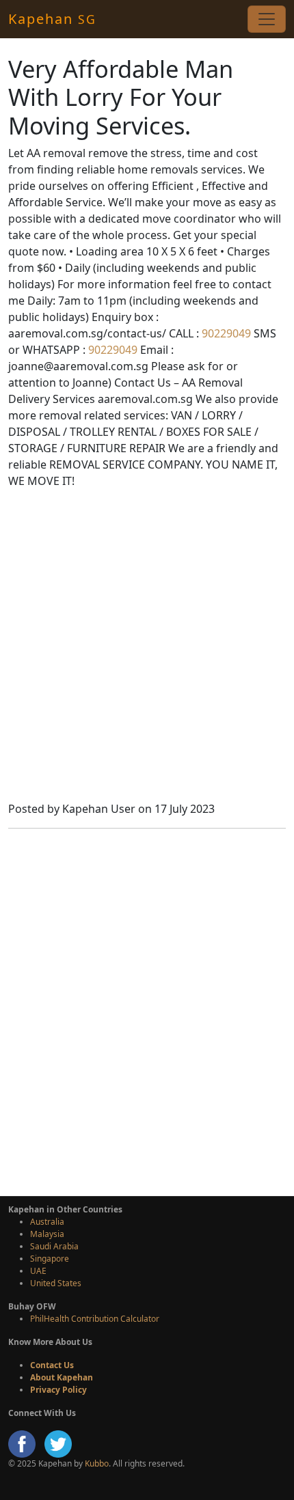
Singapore (49, 1258)
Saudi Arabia (54, 1246)
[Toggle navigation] (267, 19)
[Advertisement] (147, 647)
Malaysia (47, 1234)
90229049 (225, 333)
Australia (47, 1221)
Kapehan (52, 19)
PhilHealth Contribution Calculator (94, 1318)
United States (55, 1283)
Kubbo (97, 1463)
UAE (38, 1271)
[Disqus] (147, 1010)
